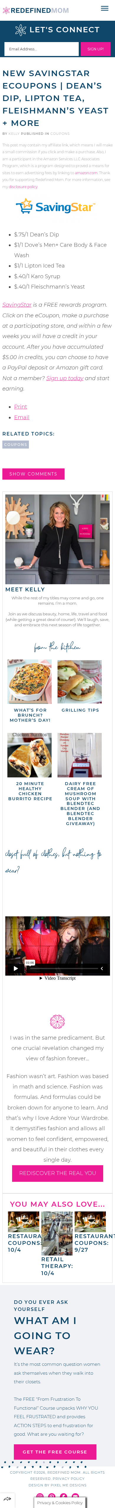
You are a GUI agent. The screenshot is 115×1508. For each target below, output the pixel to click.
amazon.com (86, 173)
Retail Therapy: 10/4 (57, 1266)
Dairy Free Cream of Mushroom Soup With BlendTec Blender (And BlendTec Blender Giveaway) (80, 803)
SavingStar (17, 305)
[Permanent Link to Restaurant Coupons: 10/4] (23, 1229)
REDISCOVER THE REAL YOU (57, 1173)
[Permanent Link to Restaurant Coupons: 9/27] (90, 1229)
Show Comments (33, 474)
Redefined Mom (35, 10)
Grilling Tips (80, 710)
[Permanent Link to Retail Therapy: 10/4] (57, 1252)
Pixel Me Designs (69, 1485)
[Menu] (105, 9)
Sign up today (64, 378)
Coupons (60, 134)
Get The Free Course (55, 1452)
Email (21, 417)
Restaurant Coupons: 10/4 (29, 1243)
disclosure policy (23, 187)
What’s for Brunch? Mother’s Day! (30, 715)
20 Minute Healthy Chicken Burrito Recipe (30, 791)
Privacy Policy (69, 1479)
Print (20, 407)
